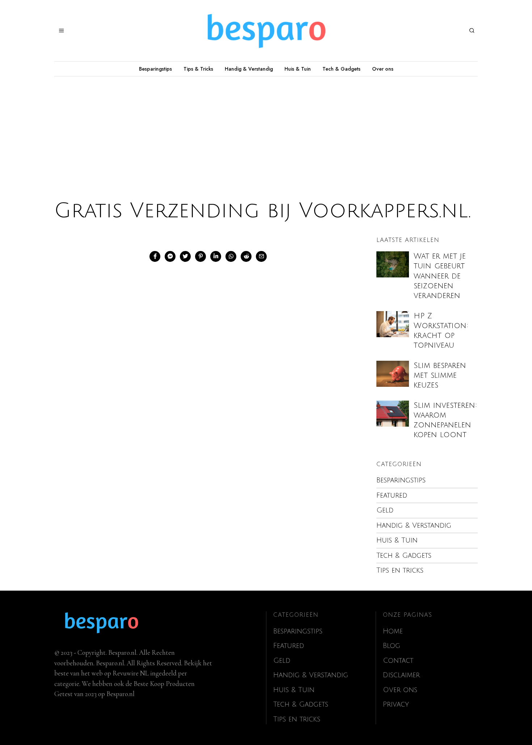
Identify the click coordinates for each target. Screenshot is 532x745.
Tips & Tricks (198, 68)
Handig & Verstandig (249, 68)
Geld (384, 510)
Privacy (396, 704)
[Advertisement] (266, 130)
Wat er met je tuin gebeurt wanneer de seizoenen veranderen (440, 276)
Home (393, 631)
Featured (391, 495)
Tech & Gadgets (341, 68)
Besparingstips (155, 68)
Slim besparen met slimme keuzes (440, 375)
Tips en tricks (399, 570)
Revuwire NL (131, 673)
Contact (398, 660)
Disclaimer (401, 675)
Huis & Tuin (297, 68)
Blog (391, 645)
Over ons (382, 68)
